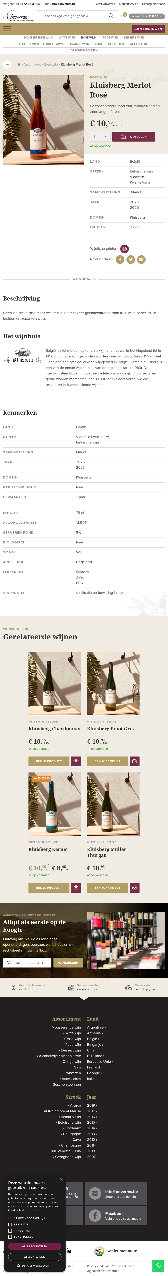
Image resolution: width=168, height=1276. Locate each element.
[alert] (35, 1223)
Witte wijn (67, 37)
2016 (91, 1117)
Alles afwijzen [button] (34, 1257)
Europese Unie (99, 1062)
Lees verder (32, 1210)
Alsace (75, 1105)
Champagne (71, 1145)
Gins (98, 44)
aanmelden (68, 962)
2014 (91, 1128)
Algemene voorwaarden (103, 1271)
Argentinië (95, 1027)
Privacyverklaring (98, 1266)
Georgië (93, 1073)
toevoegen (137, 137)
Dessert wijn (134, 37)
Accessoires (139, 44)
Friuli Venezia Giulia (65, 1151)
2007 (91, 1157)
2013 (91, 1134)
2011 (90, 1145)
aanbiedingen (148, 29)
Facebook (114, 1214)
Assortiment (32, 64)
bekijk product (49, 761)
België (92, 1039)
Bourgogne (72, 1134)
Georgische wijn (68, 1157)
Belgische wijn (69, 1122)
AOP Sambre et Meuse (62, 1111)
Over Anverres (105, 4)
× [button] (60, 1179)
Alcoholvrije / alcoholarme (41, 44)
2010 (91, 1151)
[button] (34, 1266)
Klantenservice (128, 4)
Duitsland (94, 1056)
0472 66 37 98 (30, 4)
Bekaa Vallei (71, 1117)
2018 (91, 1105)
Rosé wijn (88, 37)
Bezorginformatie (153, 4)
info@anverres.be (63, 4)
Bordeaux (73, 1128)
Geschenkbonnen (84, 50)
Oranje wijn (79, 44)
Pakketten (116, 44)
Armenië (94, 1033)
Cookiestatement (123, 1266)
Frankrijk (94, 1067)
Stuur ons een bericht (120, 1196)
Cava (77, 1140)
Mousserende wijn (38, 37)
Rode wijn (110, 37)
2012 (91, 1140)
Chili (90, 1050)
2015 (91, 1122)
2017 (91, 1111)
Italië (91, 1079)
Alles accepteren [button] (34, 1246)
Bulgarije (94, 1045)
